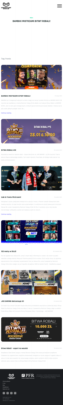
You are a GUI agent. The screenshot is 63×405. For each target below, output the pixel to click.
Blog (4, 385)
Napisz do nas (6, 389)
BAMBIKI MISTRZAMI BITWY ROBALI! (15, 96)
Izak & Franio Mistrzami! (11, 197)
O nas (4, 383)
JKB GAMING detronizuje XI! (12, 301)
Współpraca (6, 387)
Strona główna (6, 381)
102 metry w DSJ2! (8, 251)
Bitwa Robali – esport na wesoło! (14, 348)
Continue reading (6, 113)
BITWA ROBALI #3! (8, 150)
